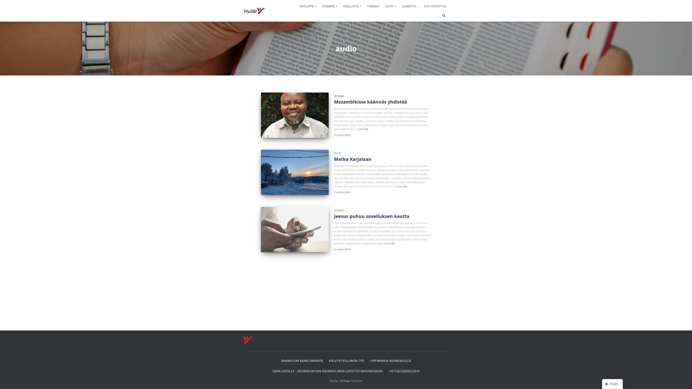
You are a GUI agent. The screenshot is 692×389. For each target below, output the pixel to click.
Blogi (337, 153)
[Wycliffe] (254, 10)
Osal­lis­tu (351, 6)
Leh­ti (390, 6)
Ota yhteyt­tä (435, 6)
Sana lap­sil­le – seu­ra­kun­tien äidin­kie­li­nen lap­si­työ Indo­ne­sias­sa (327, 371)
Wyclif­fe (307, 6)
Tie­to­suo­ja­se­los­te (404, 371)
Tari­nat (373, 6)
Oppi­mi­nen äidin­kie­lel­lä (390, 361)
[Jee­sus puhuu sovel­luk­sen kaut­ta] (295, 229)
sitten (342, 135)
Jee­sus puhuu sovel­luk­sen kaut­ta (371, 216)
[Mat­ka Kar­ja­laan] (295, 172)
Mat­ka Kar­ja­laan (352, 159)
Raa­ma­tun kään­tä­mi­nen (302, 361)
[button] (315, 6)
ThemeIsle (356, 381)
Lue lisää (363, 129)
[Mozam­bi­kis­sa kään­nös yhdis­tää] (295, 115)
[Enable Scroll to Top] (684, 381)
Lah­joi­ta (409, 6)
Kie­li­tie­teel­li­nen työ (346, 361)
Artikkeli (339, 96)
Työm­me (328, 6)
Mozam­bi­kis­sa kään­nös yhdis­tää (370, 102)
